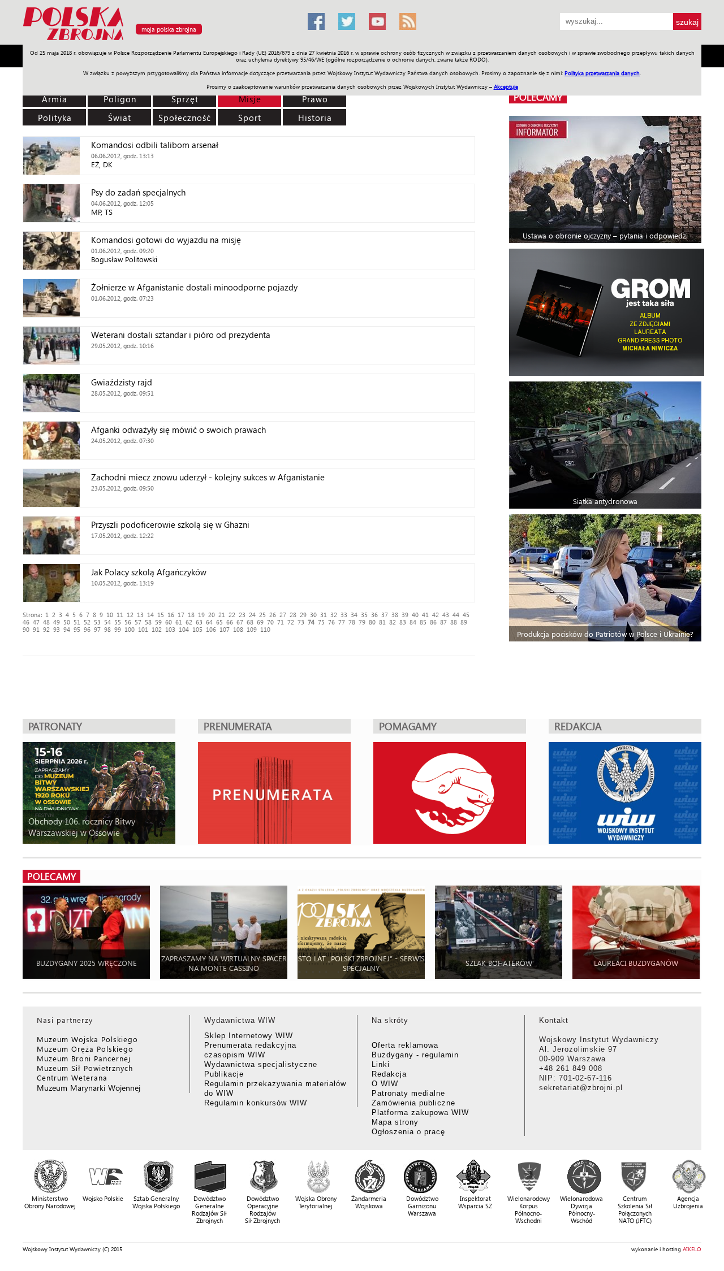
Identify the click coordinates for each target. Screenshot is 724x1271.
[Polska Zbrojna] (158, 40)
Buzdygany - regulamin (415, 1055)
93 (56, 629)
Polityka (55, 117)
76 (331, 622)
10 (109, 614)
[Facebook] (316, 21)
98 (107, 629)
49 (56, 622)
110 (265, 629)
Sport (249, 117)
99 (117, 629)
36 (374, 614)
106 (211, 629)
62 (189, 622)
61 (178, 622)
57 (138, 622)
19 (201, 614)
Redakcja (389, 1074)
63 (199, 622)
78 (351, 622)
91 (36, 629)
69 (260, 622)
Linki (381, 1064)
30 (313, 614)
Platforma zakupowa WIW (420, 1112)
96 (87, 629)
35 (364, 614)
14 (150, 614)
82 (392, 622)
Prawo (315, 99)
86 (433, 622)
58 (148, 622)
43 (445, 614)
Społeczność (184, 117)
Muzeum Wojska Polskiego (87, 1039)
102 (157, 629)
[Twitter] (346, 21)
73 (301, 622)
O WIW (385, 1083)
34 (354, 614)
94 (66, 629)
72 (290, 622)
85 (423, 622)
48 (46, 622)
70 (270, 622)
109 (252, 629)
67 (239, 622)
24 (252, 614)
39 (405, 614)
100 (129, 629)
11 (120, 614)
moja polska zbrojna (168, 29)
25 (262, 614)
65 (219, 622)
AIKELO (692, 1249)
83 (402, 622)
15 (160, 614)
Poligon (120, 99)
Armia (54, 99)
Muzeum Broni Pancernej (84, 1058)
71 (280, 622)
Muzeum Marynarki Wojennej (89, 1087)
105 (197, 629)
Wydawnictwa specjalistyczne (260, 1064)
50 (66, 622)
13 (140, 614)
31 (323, 614)
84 (413, 622)
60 (168, 622)
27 (282, 614)
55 (117, 622)
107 (224, 629)
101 (143, 629)
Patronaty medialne (408, 1093)
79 (362, 622)
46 (26, 622)
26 (272, 614)
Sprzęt (185, 99)
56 (127, 622)
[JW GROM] (606, 312)
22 (232, 614)
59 (158, 622)
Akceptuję (506, 86)
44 (456, 614)
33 (344, 614)
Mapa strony (395, 1122)
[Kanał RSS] (407, 21)
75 (321, 622)
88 (453, 622)
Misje (250, 99)
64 (209, 622)
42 (435, 614)
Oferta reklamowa (405, 1045)
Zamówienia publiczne (413, 1103)
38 (394, 614)
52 (87, 622)
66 (229, 622)
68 (250, 622)
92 (46, 629)
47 (36, 622)
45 (466, 614)
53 (97, 622)
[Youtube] (377, 21)
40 (415, 614)
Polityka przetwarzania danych (602, 73)
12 (130, 614)
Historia (315, 117)
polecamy (538, 96)
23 (242, 614)
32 (333, 614)
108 (238, 629)
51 (77, 622)
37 (384, 614)
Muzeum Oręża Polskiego (85, 1048)
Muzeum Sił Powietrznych (85, 1068)
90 (26, 629)
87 (443, 622)
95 (77, 629)
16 (170, 614)
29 (303, 614)
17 (181, 614)
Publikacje (224, 1074)
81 (382, 622)
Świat (119, 117)
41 (425, 614)
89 (463, 622)
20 (211, 614)
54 (107, 622)
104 (184, 629)
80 (372, 622)
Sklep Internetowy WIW (248, 1035)
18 (191, 614)
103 (170, 629)
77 (341, 622)
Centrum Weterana (72, 1077)
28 (293, 614)
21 (221, 614)
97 (97, 629)
